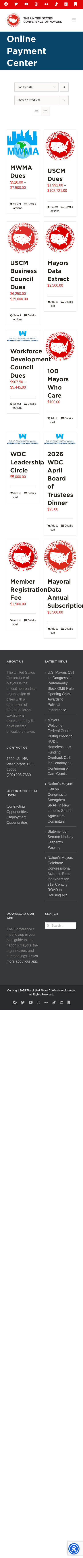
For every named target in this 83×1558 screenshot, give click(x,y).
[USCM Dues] (60, 145)
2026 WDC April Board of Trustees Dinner (60, 478)
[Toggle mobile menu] (74, 19)
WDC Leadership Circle (27, 462)
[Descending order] (64, 87)
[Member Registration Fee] (23, 556)
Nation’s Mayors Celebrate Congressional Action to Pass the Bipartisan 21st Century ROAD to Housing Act (60, 876)
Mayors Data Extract (58, 270)
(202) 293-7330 (19, 775)
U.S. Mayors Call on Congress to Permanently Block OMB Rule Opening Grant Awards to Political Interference (61, 691)
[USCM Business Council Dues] (23, 238)
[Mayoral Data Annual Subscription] (60, 556)
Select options (17, 206)
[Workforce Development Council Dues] (23, 336)
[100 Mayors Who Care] (60, 346)
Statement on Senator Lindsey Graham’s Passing (60, 839)
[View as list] (45, 111)
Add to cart (54, 303)
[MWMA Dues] (23, 144)
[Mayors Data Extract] (60, 238)
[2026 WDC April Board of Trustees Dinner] (60, 439)
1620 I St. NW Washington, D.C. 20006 (20, 764)
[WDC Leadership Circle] (23, 439)
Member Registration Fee (28, 589)
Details (31, 204)
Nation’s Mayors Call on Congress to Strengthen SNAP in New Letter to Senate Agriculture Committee (60, 802)
